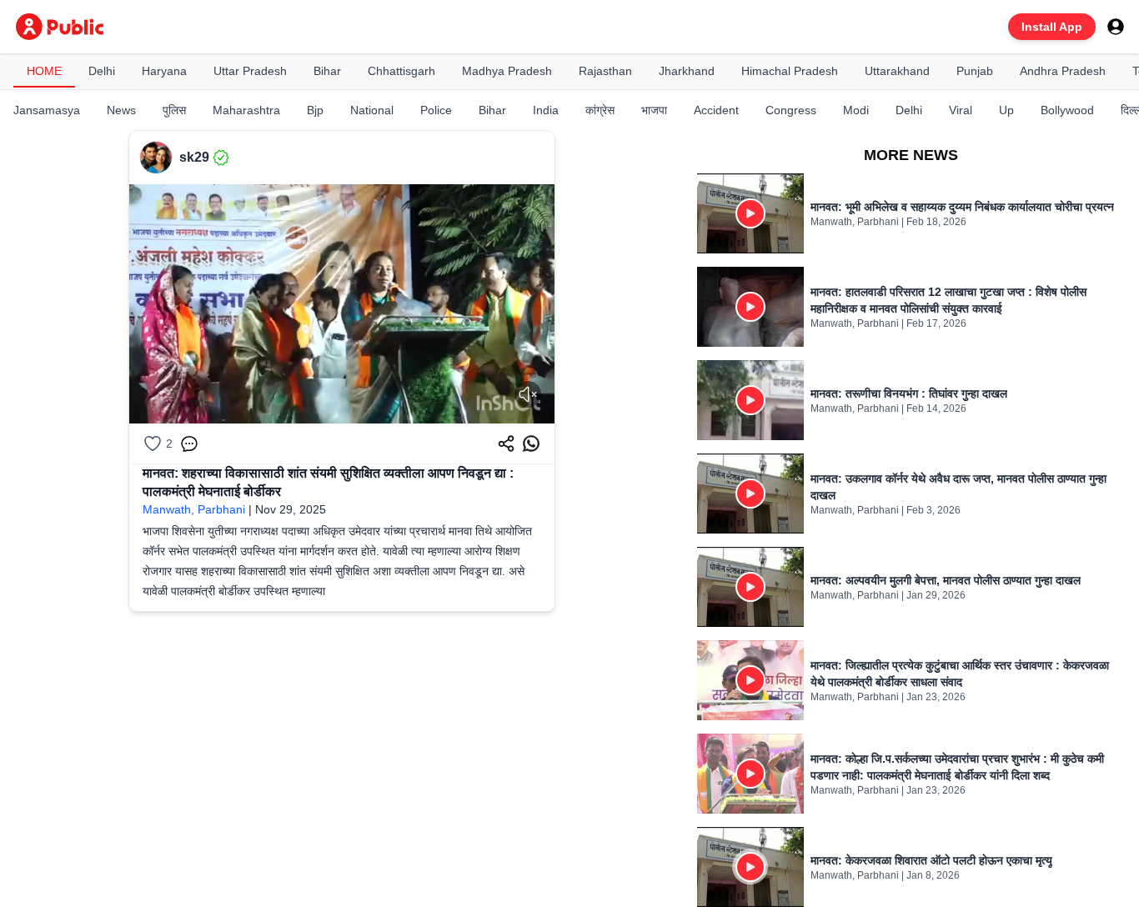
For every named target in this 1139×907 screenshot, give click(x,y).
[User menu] (1116, 27)
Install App (1051, 26)
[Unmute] (527, 394)
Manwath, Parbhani (194, 509)
